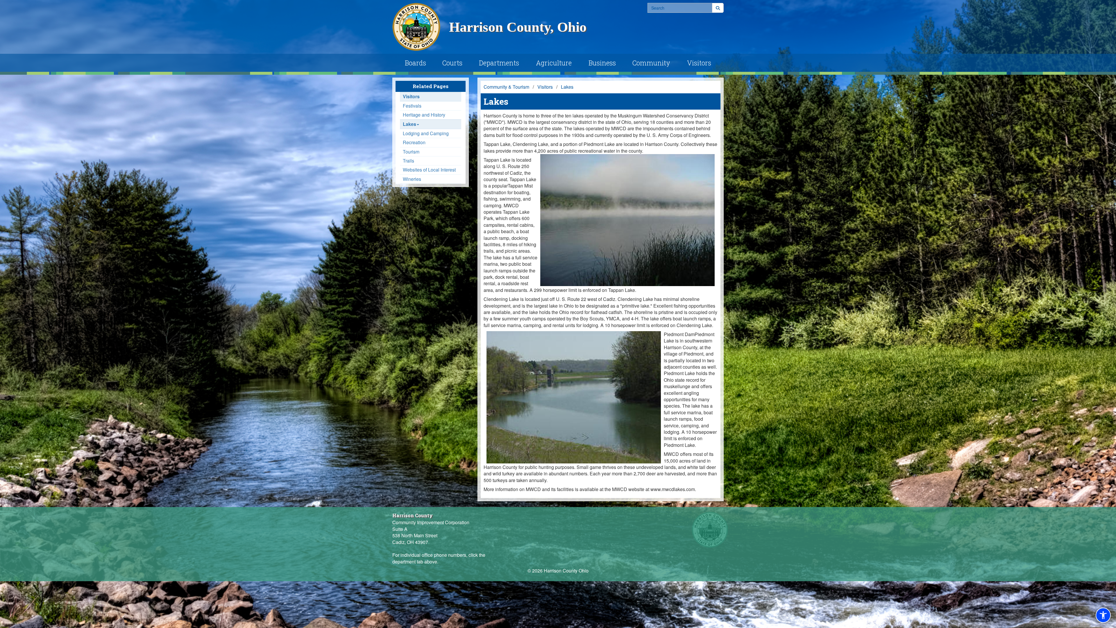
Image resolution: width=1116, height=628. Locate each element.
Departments (499, 62)
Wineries (412, 179)
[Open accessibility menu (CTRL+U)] (1103, 615)
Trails (408, 161)
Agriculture (554, 62)
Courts (452, 62)
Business (602, 62)
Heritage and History (424, 115)
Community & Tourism (506, 86)
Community (651, 62)
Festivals (412, 106)
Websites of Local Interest (429, 170)
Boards (415, 62)
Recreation (414, 142)
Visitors (699, 62)
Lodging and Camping (426, 133)
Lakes (409, 124)
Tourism (411, 152)
